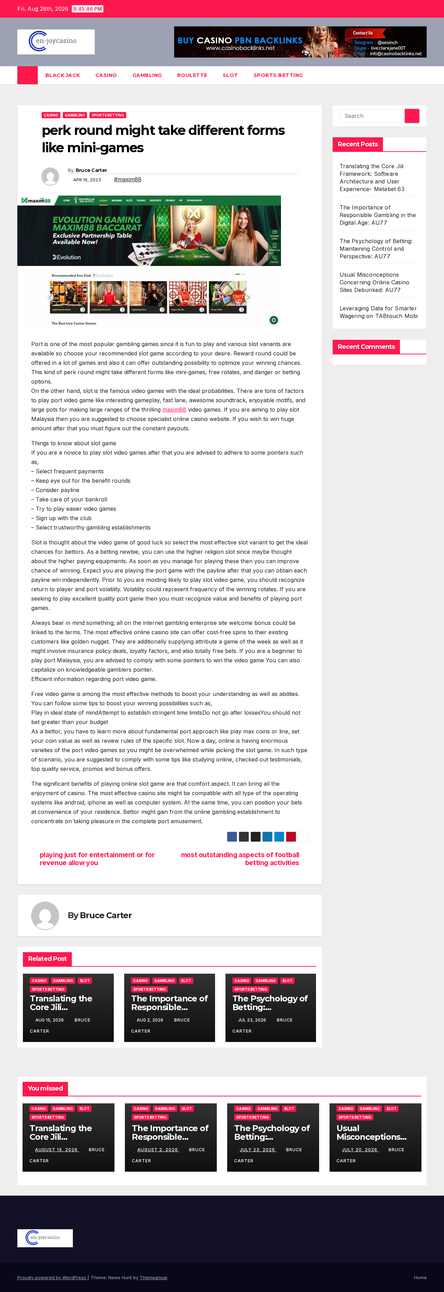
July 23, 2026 (258, 1149)
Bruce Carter (91, 170)
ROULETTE (192, 75)
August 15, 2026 (57, 1149)
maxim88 (174, 409)
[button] (422, 75)
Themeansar (153, 1277)
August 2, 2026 (158, 1149)
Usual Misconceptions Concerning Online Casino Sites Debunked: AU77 (375, 282)
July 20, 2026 (360, 1149)
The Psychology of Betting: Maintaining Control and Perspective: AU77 (376, 249)
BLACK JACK (62, 75)
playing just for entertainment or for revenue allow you (97, 859)
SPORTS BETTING (278, 75)
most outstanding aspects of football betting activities (240, 859)
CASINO (106, 75)
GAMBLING (147, 75)
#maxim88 (128, 179)
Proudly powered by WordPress (52, 1277)
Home (420, 1277)
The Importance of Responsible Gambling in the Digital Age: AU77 (378, 215)
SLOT (230, 75)
